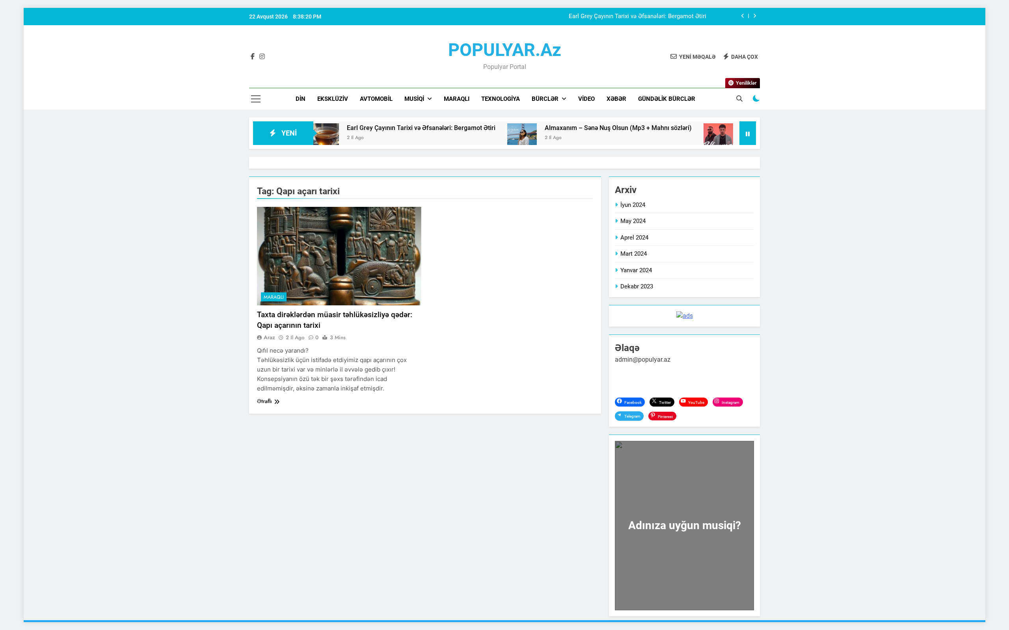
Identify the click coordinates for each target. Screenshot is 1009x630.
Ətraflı (264, 401)
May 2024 (633, 221)
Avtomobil (376, 98)
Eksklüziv (332, 98)
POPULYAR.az (504, 49)
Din (300, 98)
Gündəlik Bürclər (666, 98)
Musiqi (414, 98)
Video (586, 98)
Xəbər (616, 98)
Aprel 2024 (634, 237)
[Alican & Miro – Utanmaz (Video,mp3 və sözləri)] (689, 138)
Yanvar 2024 (636, 270)
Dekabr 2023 (636, 286)
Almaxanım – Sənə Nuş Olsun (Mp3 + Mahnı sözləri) (589, 128)
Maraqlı (456, 98)
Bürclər (545, 98)
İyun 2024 (632, 204)
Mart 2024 (633, 253)
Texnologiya (500, 98)
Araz (269, 337)
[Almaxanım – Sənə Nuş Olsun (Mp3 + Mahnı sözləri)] (493, 138)
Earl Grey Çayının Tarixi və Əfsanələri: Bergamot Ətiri (637, 16)
